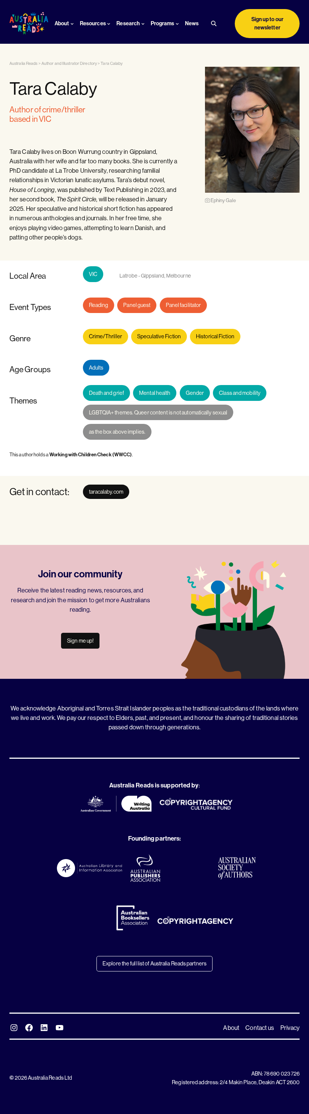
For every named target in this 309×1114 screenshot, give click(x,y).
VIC (93, 274)
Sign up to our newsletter (267, 23)
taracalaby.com (106, 491)
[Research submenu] (143, 23)
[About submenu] (72, 23)
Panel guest (136, 305)
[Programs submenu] (177, 23)
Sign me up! (80, 640)
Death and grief (106, 393)
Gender (195, 393)
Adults (96, 367)
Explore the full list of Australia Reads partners (154, 963)
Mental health (154, 393)
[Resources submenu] (108, 23)
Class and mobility (239, 393)
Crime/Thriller (105, 336)
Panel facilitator (183, 305)
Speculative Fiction (159, 336)
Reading (99, 305)
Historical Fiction (215, 336)
